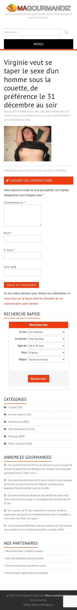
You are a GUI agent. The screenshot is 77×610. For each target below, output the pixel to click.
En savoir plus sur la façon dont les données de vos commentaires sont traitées (37, 298)
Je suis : (23, 332)
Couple (12, 407)
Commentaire (15, 202)
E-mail (10, 250)
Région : (23, 359)
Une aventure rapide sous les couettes (27, 573)
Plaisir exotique (16, 443)
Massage (13, 436)
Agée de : (23, 345)
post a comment (56, 170)
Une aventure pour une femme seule (26, 565)
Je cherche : (21, 338)
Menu (39, 44)
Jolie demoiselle (17, 429)
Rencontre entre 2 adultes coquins (24, 551)
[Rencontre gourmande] (39, 8)
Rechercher (38, 379)
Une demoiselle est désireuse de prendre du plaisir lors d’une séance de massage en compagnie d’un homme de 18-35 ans (37, 499)
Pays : (24, 352)
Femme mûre (15, 414)
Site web (10, 267)
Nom (8, 233)
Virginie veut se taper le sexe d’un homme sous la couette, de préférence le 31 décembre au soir (37, 115)
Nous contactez (54, 595)
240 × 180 (39, 111)
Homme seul (15, 421)
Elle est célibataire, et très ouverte (24, 558)
